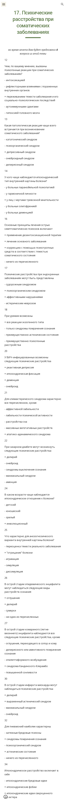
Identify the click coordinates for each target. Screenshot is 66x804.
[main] (33, 23)
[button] (3, 4)
